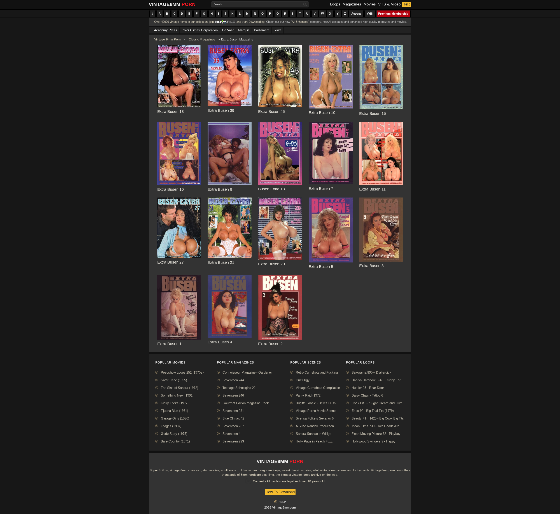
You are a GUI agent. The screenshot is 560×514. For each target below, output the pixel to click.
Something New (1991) (177, 395)
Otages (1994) (171, 426)
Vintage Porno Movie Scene (316, 411)
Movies (370, 4)
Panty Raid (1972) (309, 395)
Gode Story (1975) (174, 433)
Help (406, 4)
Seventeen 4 (231, 433)
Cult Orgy (303, 380)
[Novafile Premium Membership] (225, 23)
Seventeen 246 (233, 395)
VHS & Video (389, 4)
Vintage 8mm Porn (167, 39)
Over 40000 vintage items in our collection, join (184, 21)
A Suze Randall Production (315, 426)
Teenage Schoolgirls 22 (239, 388)
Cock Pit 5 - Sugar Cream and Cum (377, 403)
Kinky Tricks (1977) (175, 403)
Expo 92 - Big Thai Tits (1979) (373, 411)
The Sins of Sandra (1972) (179, 388)
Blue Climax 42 (233, 418)
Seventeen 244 (233, 380)
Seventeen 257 (233, 426)
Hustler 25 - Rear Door (368, 388)
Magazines (352, 4)
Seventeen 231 (233, 411)
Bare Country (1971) (175, 441)
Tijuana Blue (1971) (174, 411)
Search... (219, 4)
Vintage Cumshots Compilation (318, 388)
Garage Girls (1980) (175, 418)
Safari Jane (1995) (174, 380)
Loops (335, 4)
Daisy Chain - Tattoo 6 (367, 395)
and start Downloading (250, 21)
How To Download (280, 492)
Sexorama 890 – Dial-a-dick (371, 372)
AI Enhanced (300, 21)
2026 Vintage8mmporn (280, 507)
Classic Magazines (202, 39)
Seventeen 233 (233, 441)
